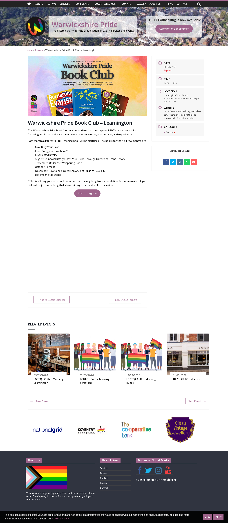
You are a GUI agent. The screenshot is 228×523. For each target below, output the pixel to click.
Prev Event (42, 401)
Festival (51, 3)
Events (38, 3)
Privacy (103, 482)
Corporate (82, 3)
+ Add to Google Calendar (51, 299)
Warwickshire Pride (85, 24)
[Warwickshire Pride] (29, 4)
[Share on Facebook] (166, 162)
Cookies (104, 478)
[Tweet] (173, 162)
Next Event (194, 401)
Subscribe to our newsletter (156, 480)
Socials (169, 132)
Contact (182, 3)
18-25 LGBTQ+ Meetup (186, 379)
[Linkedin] (180, 162)
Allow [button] (218, 517)
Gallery (141, 3)
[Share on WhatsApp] (187, 162)
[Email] (194, 162)
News (170, 3)
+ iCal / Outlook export (125, 299)
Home (29, 50)
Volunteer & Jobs (105, 3)
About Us (155, 3)
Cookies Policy (60, 518)
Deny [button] (207, 517)
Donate (126, 3)
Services (65, 3)
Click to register (87, 193)
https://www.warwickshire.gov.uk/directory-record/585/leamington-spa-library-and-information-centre (182, 115)
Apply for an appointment (174, 28)
